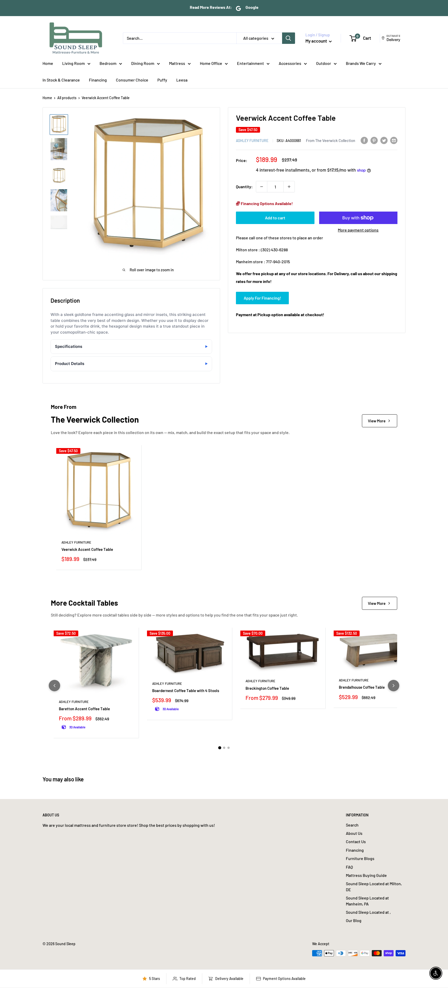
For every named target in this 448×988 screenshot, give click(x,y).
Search (352, 824)
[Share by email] (393, 140)
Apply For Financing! (262, 297)
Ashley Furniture (252, 140)
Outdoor (323, 63)
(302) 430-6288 (274, 249)
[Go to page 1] (219, 747)
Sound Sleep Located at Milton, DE (374, 886)
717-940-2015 (278, 261)
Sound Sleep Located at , (368, 912)
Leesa (181, 79)
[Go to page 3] (228, 748)
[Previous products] (54, 685)
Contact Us (356, 841)
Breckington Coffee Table (267, 688)
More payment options (358, 229)
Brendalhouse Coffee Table (362, 687)
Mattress (177, 63)
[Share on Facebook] (364, 140)
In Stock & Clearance (61, 79)
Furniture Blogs (360, 858)
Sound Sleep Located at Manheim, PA (367, 900)
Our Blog (353, 920)
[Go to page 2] (224, 748)
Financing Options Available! (266, 203)
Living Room (73, 63)
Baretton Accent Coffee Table (84, 708)
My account (316, 40)
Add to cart (275, 217)
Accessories (290, 63)
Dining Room (142, 63)
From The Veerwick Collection (330, 140)
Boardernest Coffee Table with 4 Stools (185, 690)
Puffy (162, 79)
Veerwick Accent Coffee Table (87, 549)
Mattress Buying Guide (366, 875)
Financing (98, 79)
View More (377, 420)
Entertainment (250, 63)
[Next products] (393, 685)
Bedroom (108, 63)
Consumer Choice (132, 79)
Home (48, 63)
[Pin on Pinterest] (374, 140)
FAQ (349, 866)
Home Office (211, 63)
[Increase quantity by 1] (289, 186)
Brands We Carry (361, 63)
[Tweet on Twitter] (384, 140)
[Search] (288, 38)
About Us (354, 833)
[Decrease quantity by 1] (261, 186)
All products (66, 98)
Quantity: (244, 186)
